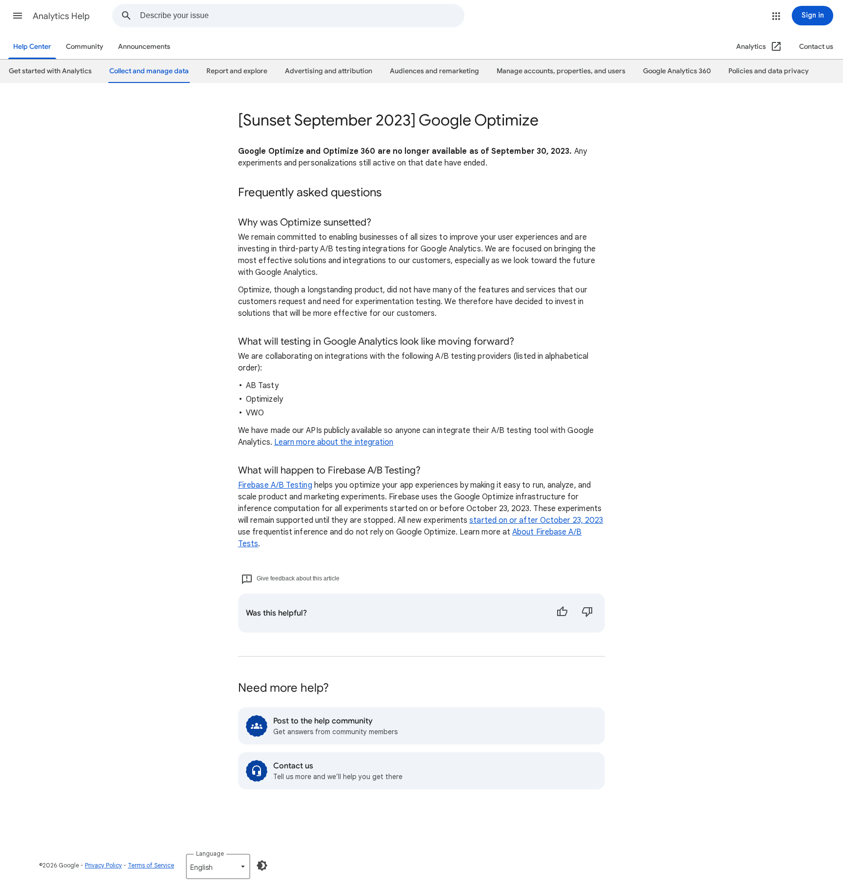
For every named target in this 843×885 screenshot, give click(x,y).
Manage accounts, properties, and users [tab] (561, 71)
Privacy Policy (103, 865)
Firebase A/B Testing (275, 485)
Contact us (816, 46)
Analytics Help (61, 16)
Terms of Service (151, 865)
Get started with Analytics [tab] (50, 71)
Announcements (144, 46)
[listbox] (218, 866)
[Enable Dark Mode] (262, 865)
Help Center (32, 46)
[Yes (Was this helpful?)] (562, 613)
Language (210, 853)
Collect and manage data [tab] (149, 71)
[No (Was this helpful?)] (587, 613)
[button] (17, 15)
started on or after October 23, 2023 (536, 520)
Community (84, 46)
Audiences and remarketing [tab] (434, 71)
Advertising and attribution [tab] (328, 71)
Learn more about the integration (334, 442)
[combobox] (302, 15)
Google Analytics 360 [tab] (677, 71)
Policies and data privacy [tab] (768, 71)
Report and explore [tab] (236, 71)
